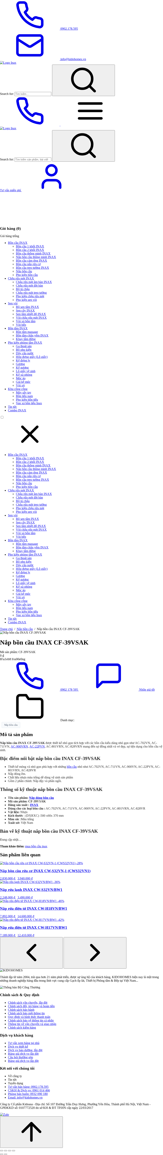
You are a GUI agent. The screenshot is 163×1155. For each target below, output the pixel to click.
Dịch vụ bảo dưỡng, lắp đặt (25, 1050)
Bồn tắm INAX (18, 328)
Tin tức (12, 406)
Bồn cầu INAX (17, 242)
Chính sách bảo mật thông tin (26, 1013)
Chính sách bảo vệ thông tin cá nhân (31, 1020)
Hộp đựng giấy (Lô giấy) (32, 357)
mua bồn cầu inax (36, 846)
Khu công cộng (17, 389)
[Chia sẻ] (9, 1150)
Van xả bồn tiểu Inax (29, 403)
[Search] (83, 80)
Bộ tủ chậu (23, 289)
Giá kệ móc (23, 381)
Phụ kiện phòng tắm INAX (25, 342)
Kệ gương (22, 367)
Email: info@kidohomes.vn (25, 1097)
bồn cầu (72, 766)
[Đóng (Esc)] (13, 1150)
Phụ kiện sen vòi (26, 299)
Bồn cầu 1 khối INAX (30, 246)
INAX (34, 805)
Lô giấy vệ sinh (25, 371)
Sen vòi (12, 303)
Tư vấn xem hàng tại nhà (23, 1043)
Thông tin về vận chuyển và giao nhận (32, 1024)
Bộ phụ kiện (23, 349)
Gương (20, 364)
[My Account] (51, 190)
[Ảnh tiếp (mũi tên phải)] (5, 1154)
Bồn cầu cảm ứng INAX (31, 260)
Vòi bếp (21, 324)
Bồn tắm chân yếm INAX (32, 335)
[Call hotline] (30, 124)
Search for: (7, 93)
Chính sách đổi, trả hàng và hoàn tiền (31, 1006)
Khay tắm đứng (26, 339)
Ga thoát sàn (24, 346)
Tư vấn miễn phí (11, 190)
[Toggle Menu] (90, 124)
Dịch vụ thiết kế (18, 1046)
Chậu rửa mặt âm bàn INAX (34, 282)
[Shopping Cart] (30, 220)
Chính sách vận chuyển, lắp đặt (27, 1002)
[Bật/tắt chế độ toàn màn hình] (5, 1150)
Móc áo (20, 378)
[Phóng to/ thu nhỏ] (1, 1150)
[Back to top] (31, 1132)
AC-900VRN (19, 746)
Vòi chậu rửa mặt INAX (31, 317)
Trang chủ (6, 629)
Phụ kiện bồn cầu (27, 275)
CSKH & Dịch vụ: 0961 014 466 (29, 1090)
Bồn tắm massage (27, 332)
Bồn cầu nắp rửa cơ (28, 264)
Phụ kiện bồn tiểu (27, 399)
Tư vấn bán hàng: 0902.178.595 (28, 1086)
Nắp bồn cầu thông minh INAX (36, 257)
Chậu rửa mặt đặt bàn (29, 285)
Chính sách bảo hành (21, 1009)
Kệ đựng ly (23, 360)
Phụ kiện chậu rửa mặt (30, 296)
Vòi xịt (20, 385)
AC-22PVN (37, 746)
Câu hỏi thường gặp (20, 1057)
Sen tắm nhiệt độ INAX (31, 314)
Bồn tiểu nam (24, 396)
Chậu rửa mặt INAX (21, 278)
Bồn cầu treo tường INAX (32, 267)
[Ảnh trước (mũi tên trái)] (1, 1154)
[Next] (95, 953)
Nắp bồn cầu (24, 271)
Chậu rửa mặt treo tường (31, 292)
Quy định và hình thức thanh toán (29, 1017)
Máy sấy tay (23, 392)
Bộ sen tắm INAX (27, 307)
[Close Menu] (30, 448)
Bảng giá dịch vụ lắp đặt (23, 1053)
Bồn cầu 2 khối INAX (30, 250)
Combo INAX (17, 410)
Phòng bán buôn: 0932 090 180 (28, 1094)
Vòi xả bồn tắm (25, 321)
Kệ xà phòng (24, 374)
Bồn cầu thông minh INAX (33, 253)
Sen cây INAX (25, 310)
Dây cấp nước (25, 353)
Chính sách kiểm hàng (22, 1027)
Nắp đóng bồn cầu (41, 797)
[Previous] (31, 953)
